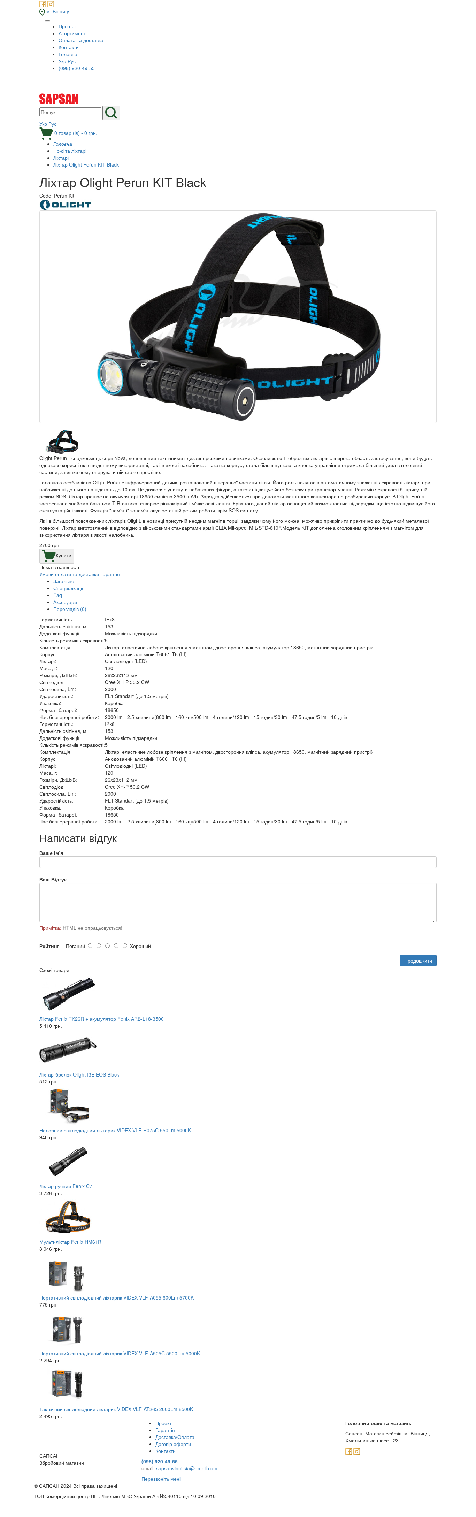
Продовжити (418, 960)
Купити (63, 555)
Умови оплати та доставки (69, 573)
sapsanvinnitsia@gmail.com (186, 1468)
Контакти (69, 47)
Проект (163, 1422)
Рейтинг (49, 945)
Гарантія (110, 573)
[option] (238, 320)
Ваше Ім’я (51, 852)
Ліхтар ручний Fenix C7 (65, 1185)
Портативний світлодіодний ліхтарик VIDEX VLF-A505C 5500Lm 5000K (119, 1353)
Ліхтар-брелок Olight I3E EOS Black (79, 1074)
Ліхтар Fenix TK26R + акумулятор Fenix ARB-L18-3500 (101, 1018)
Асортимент (72, 33)
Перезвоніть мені (161, 1478)
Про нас (68, 26)
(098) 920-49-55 (77, 67)
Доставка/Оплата (174, 1436)
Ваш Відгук (53, 879)
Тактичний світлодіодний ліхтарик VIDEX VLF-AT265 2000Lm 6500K (116, 1408)
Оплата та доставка (81, 40)
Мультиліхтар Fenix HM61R (70, 1241)
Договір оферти (173, 1443)
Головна (68, 54)
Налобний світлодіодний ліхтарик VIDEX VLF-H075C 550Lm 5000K (115, 1130)
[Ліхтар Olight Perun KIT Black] (238, 316)
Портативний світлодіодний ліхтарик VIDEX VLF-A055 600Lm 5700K (116, 1297)
